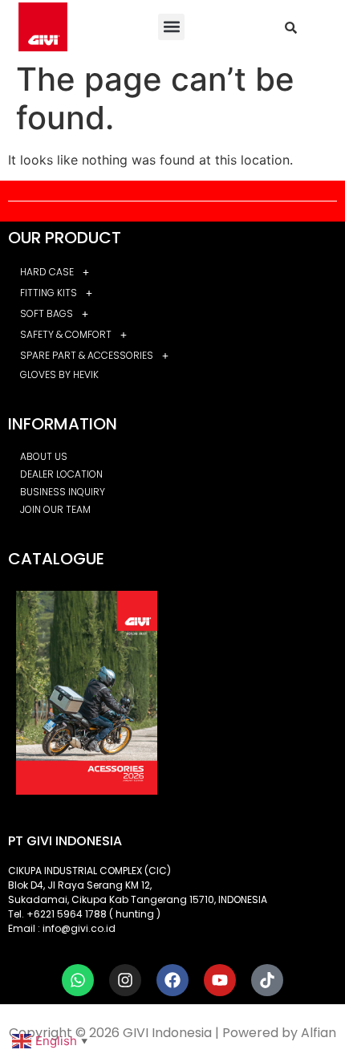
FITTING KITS (48, 292)
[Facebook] (172, 980)
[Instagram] (125, 980)
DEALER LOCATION (61, 474)
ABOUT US (43, 456)
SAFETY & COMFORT (66, 334)
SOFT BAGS (46, 313)
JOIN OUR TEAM (55, 509)
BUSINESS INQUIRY (62, 491)
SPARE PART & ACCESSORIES (86, 355)
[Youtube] (220, 980)
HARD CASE (47, 272)
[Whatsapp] (78, 980)
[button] (171, 27)
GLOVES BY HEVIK (59, 374)
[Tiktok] (267, 980)
